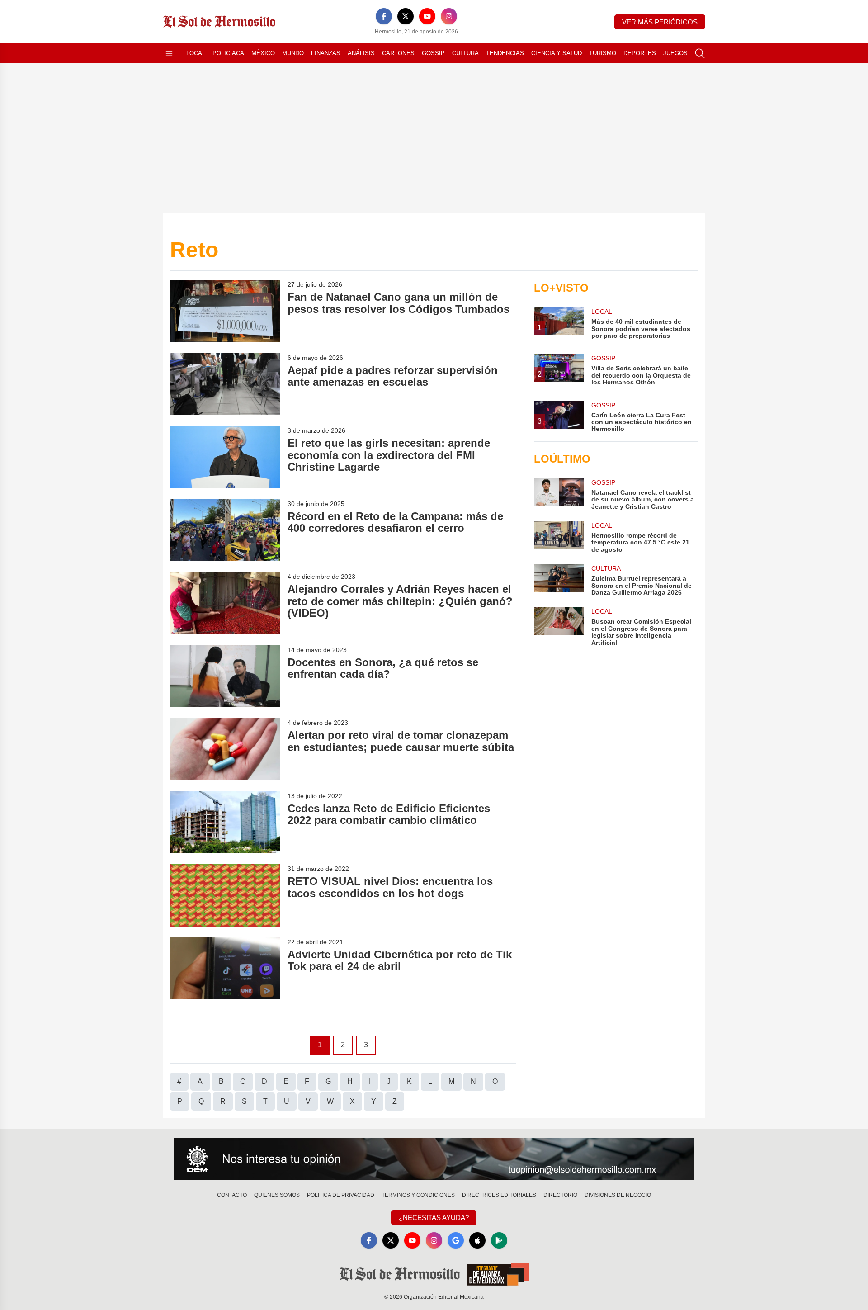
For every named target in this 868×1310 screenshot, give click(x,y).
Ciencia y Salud (556, 53)
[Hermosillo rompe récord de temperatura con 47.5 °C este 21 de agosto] (559, 537)
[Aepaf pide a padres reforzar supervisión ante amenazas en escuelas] (225, 384)
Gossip (433, 53)
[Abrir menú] (169, 53)
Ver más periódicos (660, 22)
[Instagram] (449, 16)
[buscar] (699, 53)
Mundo (293, 53)
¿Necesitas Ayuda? (434, 1217)
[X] (405, 16)
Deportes (639, 53)
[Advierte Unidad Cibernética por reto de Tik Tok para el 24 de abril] (225, 968)
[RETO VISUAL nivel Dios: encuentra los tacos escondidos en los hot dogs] (225, 895)
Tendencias (505, 53)
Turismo (602, 53)
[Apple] (477, 1240)
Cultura (465, 53)
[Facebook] (384, 16)
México (263, 53)
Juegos (675, 53)
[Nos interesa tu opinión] (434, 1159)
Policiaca (228, 53)
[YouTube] (427, 16)
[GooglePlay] (499, 1240)
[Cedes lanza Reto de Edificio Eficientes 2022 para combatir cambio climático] (225, 822)
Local (195, 53)
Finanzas (325, 53)
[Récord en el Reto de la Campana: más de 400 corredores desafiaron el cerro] (225, 530)
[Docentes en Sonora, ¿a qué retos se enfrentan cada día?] (225, 676)
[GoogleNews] (456, 1240)
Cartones (398, 53)
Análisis (361, 53)
